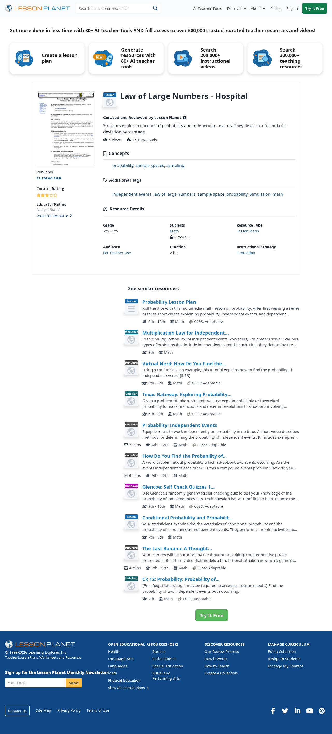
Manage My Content (285, 666)
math (278, 194)
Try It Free (314, 8)
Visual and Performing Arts (166, 676)
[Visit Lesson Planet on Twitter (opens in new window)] (285, 711)
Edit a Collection (282, 651)
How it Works (216, 658)
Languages (117, 666)
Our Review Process (222, 651)
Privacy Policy (68, 710)
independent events (131, 194)
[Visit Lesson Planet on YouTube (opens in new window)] (309, 711)
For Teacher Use (117, 252)
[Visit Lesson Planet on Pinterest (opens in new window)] (321, 711)
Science (158, 651)
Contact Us (17, 710)
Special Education (167, 666)
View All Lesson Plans (127, 687)
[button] (66, 216)
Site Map (43, 710)
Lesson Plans (248, 231)
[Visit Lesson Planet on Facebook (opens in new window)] (273, 711)
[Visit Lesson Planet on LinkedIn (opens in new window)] (297, 711)
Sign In (292, 8)
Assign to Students (284, 658)
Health (114, 651)
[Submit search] (155, 8)
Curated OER (49, 177)
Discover (234, 8)
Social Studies (164, 658)
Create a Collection (221, 673)
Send (74, 682)
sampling (175, 165)
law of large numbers (175, 194)
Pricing (275, 8)
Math (174, 231)
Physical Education (124, 680)
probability (122, 165)
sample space (211, 194)
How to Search (217, 666)
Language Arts (121, 658)
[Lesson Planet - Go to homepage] (40, 8)
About (256, 8)
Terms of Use (98, 710)
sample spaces (149, 165)
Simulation (260, 194)
